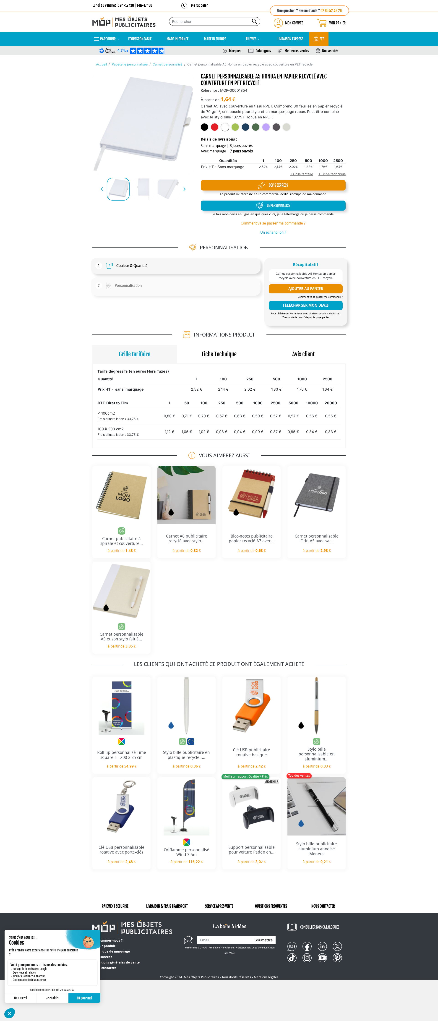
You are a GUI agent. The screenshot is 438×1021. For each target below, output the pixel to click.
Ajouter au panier (305, 289)
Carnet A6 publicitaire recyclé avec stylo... (186, 539)
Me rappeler (199, 5)
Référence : (210, 90)
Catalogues (263, 51)
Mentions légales (266, 977)
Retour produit (103, 946)
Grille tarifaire (134, 354)
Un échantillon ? (273, 232)
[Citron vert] (235, 127)
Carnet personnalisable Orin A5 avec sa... (317, 539)
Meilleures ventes (296, 51)
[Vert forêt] (255, 127)
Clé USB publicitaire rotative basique (251, 752)
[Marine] (245, 127)
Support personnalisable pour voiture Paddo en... (252, 850)
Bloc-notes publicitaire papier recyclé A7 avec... (251, 539)
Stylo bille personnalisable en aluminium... (317, 754)
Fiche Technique (219, 354)
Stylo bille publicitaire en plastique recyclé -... (186, 755)
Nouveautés (330, 51)
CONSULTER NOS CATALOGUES (319, 927)
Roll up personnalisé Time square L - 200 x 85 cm (121, 755)
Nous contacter (104, 968)
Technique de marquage (111, 951)
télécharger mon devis (305, 305)
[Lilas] (266, 127)
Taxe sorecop (102, 957)
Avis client (303, 354)
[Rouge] (214, 127)
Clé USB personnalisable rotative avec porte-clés (121, 850)
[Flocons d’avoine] (286, 127)
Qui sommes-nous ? (107, 941)
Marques (235, 51)
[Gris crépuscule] (276, 127)
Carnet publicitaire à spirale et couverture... (121, 541)
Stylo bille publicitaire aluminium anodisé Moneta (316, 848)
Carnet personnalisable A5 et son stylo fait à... (121, 637)
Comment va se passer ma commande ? (273, 223)
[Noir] (204, 127)
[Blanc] (225, 127)
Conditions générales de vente (116, 962)
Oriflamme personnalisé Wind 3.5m (186, 852)
